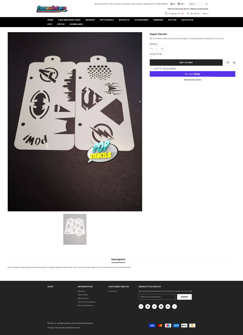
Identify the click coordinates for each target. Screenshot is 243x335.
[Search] (198, 4)
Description (118, 259)
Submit (184, 297)
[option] (75, 121)
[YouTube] (167, 306)
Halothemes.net (72, 327)
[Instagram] (147, 306)
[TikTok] (161, 306)
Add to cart (186, 62)
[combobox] (196, 4)
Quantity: (153, 44)
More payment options (192, 80)
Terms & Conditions (169, 68)
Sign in (205, 14)
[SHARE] (233, 63)
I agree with (157, 68)
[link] (228, 62)
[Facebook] (141, 306)
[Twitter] (174, 306)
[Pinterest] (154, 306)
